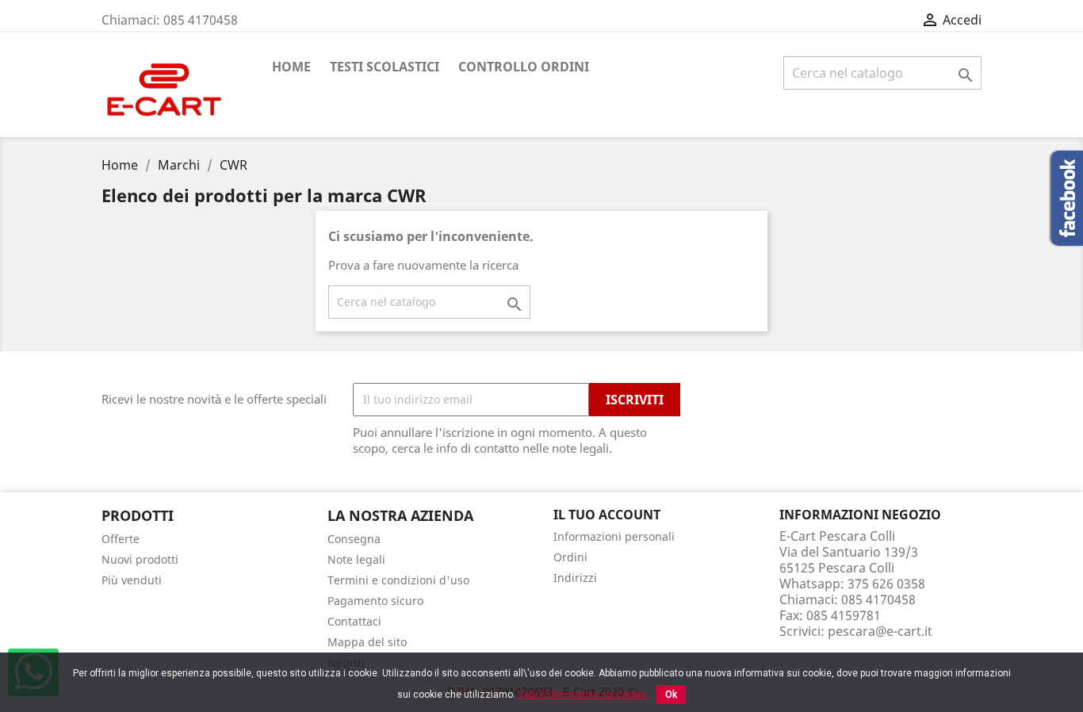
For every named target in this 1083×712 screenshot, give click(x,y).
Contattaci (354, 621)
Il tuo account (606, 514)
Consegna (354, 538)
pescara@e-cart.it (880, 631)
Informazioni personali (614, 536)
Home (291, 66)
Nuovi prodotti (139, 559)
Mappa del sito (367, 641)
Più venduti (131, 580)
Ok (671, 694)
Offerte (120, 538)
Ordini (570, 557)
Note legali (356, 559)
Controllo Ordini (523, 66)
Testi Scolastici (384, 66)
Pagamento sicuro (375, 600)
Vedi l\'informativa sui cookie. (583, 694)
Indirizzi (575, 577)
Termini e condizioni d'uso (398, 580)
